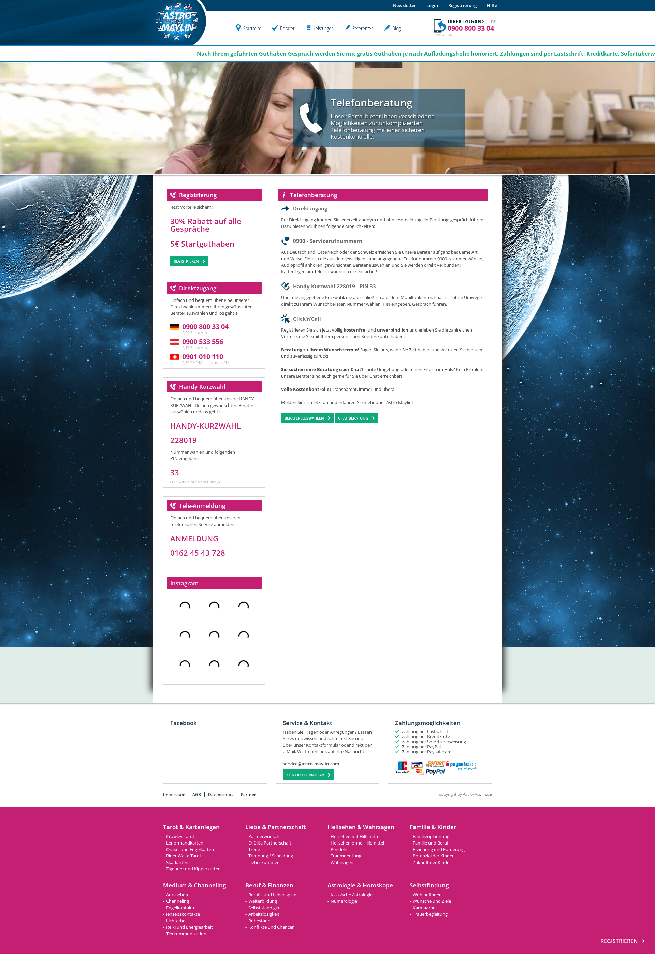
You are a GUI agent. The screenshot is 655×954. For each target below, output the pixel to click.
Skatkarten (177, 862)
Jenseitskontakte (183, 914)
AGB (196, 794)
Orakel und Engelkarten (190, 849)
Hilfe (492, 5)
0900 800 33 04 (205, 326)
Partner (248, 794)
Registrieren (186, 261)
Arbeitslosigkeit (263, 914)
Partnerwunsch (263, 836)
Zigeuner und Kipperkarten (193, 869)
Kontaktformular (305, 774)
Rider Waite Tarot (183, 856)
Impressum (174, 794)
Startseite (252, 28)
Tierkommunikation (186, 933)
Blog (396, 28)
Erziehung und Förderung (439, 849)
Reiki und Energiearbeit (189, 927)
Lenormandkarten (184, 843)
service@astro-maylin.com (311, 764)
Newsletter (404, 5)
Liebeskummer (263, 862)
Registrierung (462, 5)
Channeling (177, 901)
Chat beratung (353, 418)
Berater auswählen (304, 418)
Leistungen (324, 28)
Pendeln (339, 849)
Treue (254, 849)
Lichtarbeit (177, 921)
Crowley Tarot (180, 836)
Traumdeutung (346, 856)
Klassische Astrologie (352, 895)
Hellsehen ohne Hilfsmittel (357, 843)
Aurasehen (177, 895)
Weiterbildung (262, 901)
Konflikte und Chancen (271, 927)
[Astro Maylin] (177, 44)
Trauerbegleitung (430, 914)
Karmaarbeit (425, 908)
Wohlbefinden (427, 895)
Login (432, 5)
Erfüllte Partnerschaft (269, 843)
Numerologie (344, 901)
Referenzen (363, 28)
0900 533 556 (202, 341)
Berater (287, 28)
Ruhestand (259, 921)
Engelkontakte (180, 908)
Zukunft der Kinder (432, 862)
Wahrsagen (342, 862)
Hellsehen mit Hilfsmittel (355, 836)
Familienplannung (431, 836)
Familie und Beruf (430, 843)
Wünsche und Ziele (432, 901)
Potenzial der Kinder (433, 856)
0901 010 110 (202, 356)
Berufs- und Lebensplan (272, 895)
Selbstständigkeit (265, 908)
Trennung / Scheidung (270, 856)
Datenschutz (221, 794)
